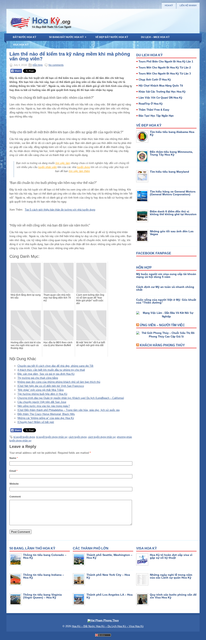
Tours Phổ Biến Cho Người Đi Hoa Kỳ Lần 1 (166, 61)
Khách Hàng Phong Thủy (162, 345)
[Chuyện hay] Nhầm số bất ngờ (36, 422)
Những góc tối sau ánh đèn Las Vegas (172, 233)
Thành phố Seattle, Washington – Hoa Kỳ (109, 556)
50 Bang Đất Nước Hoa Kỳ (67, 37)
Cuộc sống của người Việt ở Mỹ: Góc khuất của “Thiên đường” (166, 301)
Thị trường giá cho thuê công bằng (38, 377)
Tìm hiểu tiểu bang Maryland (169, 171)
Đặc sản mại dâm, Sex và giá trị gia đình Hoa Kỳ (46, 373)
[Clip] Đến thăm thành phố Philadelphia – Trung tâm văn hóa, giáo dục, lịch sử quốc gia (68, 410)
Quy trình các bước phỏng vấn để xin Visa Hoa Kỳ (173, 596)
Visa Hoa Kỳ (21, 44)
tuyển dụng (83, 167)
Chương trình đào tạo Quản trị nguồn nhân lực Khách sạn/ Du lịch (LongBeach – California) (71, 397)
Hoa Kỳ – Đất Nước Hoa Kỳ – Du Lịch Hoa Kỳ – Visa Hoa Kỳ (108, 626)
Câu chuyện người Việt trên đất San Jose (42, 402)
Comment (15, 496)
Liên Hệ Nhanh (188, 5)
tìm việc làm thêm (79, 171)
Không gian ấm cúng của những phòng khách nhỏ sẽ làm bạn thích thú (59, 381)
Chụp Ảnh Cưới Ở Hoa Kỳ (155, 79)
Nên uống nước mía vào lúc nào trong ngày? (44, 406)
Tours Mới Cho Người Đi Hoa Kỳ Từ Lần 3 (165, 73)
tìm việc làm (63, 163)
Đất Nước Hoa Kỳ (24, 37)
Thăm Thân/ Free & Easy (154, 109)
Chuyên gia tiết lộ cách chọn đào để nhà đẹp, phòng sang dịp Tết (55, 365)
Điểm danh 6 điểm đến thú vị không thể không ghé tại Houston (173, 213)
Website (14, 483)
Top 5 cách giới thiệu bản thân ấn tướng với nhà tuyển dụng (60, 209)
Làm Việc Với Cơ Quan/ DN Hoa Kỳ (160, 97)
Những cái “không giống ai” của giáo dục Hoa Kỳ (46, 418)
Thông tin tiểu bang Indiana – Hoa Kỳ (43, 576)
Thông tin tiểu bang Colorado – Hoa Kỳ (44, 556)
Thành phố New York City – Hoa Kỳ (108, 576)
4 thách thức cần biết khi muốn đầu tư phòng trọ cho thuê (51, 369)
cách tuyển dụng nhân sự (102, 437)
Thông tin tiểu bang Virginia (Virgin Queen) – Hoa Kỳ (42, 596)
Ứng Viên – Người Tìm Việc (162, 325)
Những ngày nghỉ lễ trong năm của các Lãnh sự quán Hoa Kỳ (171, 576)
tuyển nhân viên (47, 167)
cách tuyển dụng (78, 437)
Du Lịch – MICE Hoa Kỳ (155, 37)
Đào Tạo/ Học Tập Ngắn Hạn (156, 115)
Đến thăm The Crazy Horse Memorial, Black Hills (46, 414)
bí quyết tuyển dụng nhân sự (51, 437)
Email (13, 471)
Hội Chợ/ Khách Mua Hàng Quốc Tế (161, 85)
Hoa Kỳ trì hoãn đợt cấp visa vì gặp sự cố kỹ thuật (171, 556)
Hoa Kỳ (169, 5)
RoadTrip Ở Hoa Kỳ (151, 103)
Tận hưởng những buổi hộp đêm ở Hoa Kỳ (42, 393)
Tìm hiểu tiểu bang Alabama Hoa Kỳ (172, 133)
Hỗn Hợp (38, 65)
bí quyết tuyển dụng (24, 437)
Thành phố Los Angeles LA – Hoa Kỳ (110, 596)
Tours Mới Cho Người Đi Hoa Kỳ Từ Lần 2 (165, 67)
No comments (56, 65)
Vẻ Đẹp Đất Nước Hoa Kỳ (111, 37)
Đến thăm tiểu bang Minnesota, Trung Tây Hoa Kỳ (171, 153)
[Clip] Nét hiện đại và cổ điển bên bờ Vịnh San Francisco (51, 385)
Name (13, 458)
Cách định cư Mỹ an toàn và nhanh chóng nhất (165, 288)
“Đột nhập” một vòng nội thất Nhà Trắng (41, 389)
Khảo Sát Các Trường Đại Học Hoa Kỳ (162, 91)
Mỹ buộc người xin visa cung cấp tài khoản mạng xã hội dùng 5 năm (166, 275)
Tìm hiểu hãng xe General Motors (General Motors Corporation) (173, 193)
